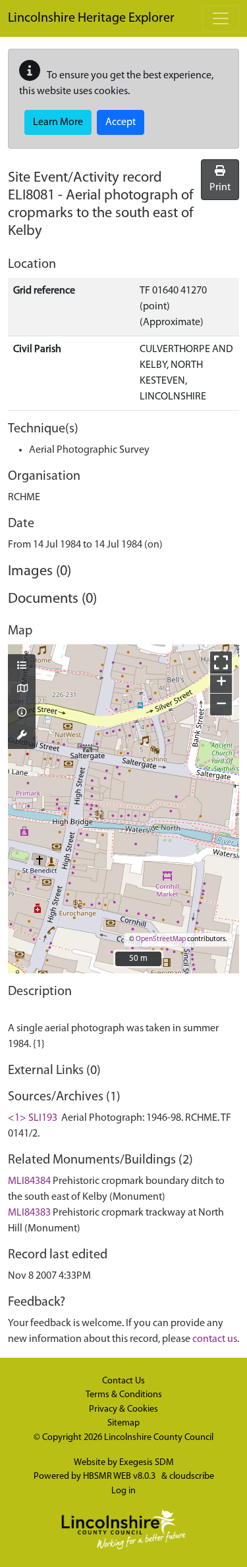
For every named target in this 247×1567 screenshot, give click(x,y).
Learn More (58, 122)
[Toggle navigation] (220, 18)
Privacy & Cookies (123, 1409)
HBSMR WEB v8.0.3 (120, 1476)
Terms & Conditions (124, 1395)
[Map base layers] (22, 690)
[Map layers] (22, 667)
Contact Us (123, 1381)
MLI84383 (29, 1213)
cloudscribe (191, 1476)
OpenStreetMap (161, 939)
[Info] (22, 713)
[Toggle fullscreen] (221, 662)
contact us (214, 1339)
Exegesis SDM (146, 1463)
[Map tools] (22, 736)
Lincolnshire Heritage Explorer (91, 18)
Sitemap (123, 1423)
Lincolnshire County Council (158, 1438)
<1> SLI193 (32, 1118)
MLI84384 (29, 1181)
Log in (123, 1491)
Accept (120, 122)
